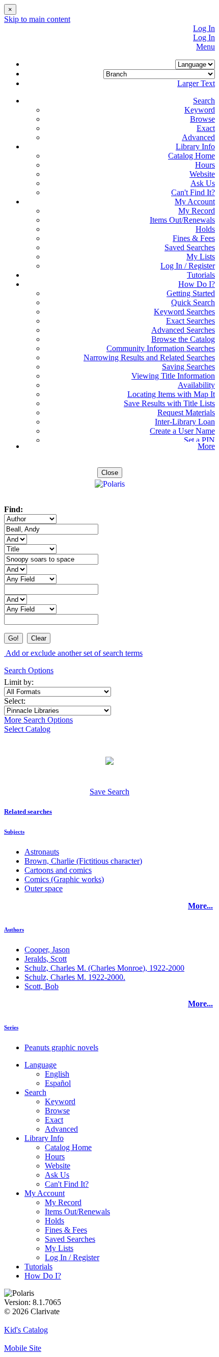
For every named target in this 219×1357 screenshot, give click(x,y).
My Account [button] (195, 201)
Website (202, 174)
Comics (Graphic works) (64, 879)
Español (58, 1083)
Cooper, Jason (47, 949)
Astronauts (41, 851)
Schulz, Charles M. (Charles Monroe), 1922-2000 (104, 968)
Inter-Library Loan (185, 421)
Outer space (43, 888)
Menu (205, 46)
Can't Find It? (193, 192)
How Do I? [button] (196, 284)
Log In (204, 28)
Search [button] (204, 100)
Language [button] (40, 1064)
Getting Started (191, 293)
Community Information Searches (160, 348)
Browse (202, 119)
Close (109, 472)
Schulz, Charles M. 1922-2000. (74, 977)
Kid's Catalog (26, 1329)
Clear (38, 638)
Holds (205, 229)
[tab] (109, 812)
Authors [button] (14, 929)
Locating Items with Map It (171, 394)
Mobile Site (22, 1348)
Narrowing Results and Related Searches (149, 357)
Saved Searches (190, 247)
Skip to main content (37, 19)
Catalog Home (191, 155)
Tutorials (201, 275)
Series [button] (11, 1027)
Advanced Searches (183, 330)
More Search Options (38, 719)
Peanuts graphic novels (61, 1047)
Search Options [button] (28, 670)
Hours (205, 165)
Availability (196, 385)
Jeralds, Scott (45, 958)
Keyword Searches (184, 311)
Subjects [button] (14, 832)
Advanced (198, 137)
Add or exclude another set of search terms (73, 653)
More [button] (206, 446)
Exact (206, 128)
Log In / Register (187, 265)
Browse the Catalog (183, 339)
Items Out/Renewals (182, 220)
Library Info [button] (195, 146)
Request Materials (186, 412)
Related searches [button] (28, 811)
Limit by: (20, 682)
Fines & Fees (194, 238)
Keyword (199, 109)
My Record (196, 210)
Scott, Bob (41, 986)
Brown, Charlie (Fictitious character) (83, 861)
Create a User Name (182, 431)
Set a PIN (199, 440)
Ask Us (202, 183)
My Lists (200, 256)
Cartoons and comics (58, 870)
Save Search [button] (109, 791)
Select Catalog (27, 729)
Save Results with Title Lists (169, 403)
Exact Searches (190, 320)
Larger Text (196, 83)
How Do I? (42, 1275)
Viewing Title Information (173, 375)
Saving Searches (188, 366)
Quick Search (193, 302)
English (57, 1074)
